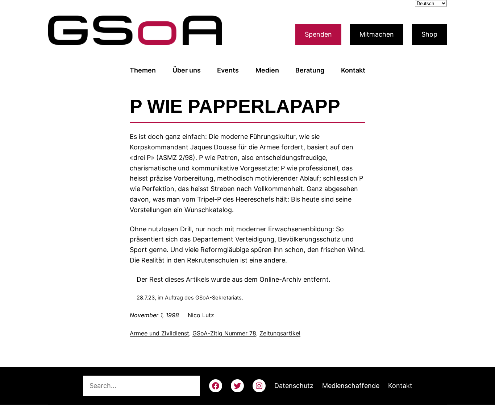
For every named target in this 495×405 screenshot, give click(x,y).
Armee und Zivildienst (159, 333)
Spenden (318, 34)
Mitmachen (376, 34)
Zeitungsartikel (279, 333)
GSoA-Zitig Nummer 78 (224, 333)
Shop (429, 34)
